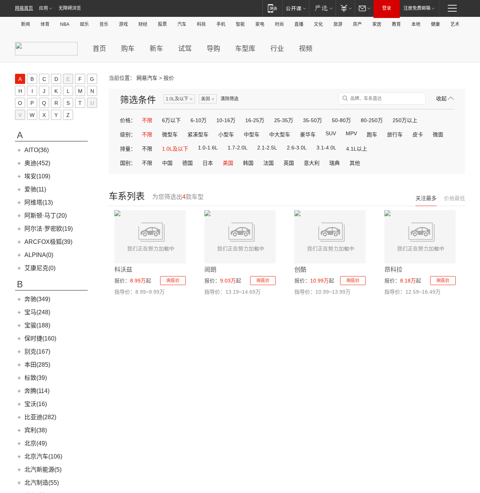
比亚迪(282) (40, 417)
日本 (207, 163)
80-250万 (372, 120)
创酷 (300, 269)
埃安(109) (37, 176)
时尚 (279, 24)
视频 (305, 48)
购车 (128, 48)
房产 (357, 24)
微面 (438, 134)
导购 (213, 48)
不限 (147, 120)
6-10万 (198, 120)
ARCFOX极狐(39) (48, 242)
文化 (318, 24)
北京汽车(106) (43, 456)
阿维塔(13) (38, 202)
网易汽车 (147, 78)
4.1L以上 (356, 149)
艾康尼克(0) (40, 268)
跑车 (372, 134)
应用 (43, 8)
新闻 (25, 24)
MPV (351, 133)
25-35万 (283, 120)
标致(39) (35, 378)
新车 (156, 48)
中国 (167, 163)
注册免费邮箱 (417, 8)
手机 (220, 24)
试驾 (185, 48)
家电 (259, 24)
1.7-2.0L (238, 148)
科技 (201, 24)
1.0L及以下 (179, 99)
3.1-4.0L (326, 148)
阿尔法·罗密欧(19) (48, 229)
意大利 (312, 163)
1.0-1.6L (208, 148)
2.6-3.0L (297, 148)
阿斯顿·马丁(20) (45, 215)
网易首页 (24, 8)
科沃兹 (123, 269)
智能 (240, 24)
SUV (331, 133)
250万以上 (405, 120)
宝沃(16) (35, 404)
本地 (415, 24)
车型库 (245, 48)
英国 (289, 163)
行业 (277, 48)
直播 (298, 24)
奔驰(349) (37, 299)
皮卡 (417, 134)
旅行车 (395, 134)
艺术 (454, 24)
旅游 (337, 24)
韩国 (248, 163)
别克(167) (37, 351)
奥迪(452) (37, 163)
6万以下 (171, 120)
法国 (268, 163)
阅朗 (210, 269)
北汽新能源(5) (43, 469)
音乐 (103, 24)
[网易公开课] (295, 8)
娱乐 (84, 24)
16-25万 (254, 120)
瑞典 (334, 163)
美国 (207, 99)
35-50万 (312, 120)
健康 (435, 24)
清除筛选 (229, 99)
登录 (386, 8)
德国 (187, 163)
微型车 (170, 134)
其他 (355, 163)
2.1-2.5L (267, 148)
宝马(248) (37, 312)
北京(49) (35, 443)
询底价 (173, 280)
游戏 (123, 24)
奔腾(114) (37, 391)
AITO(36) (36, 150)
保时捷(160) (40, 338)
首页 (99, 48)
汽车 (181, 24)
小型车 (226, 134)
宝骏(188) (37, 325)
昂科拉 (393, 269)
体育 (45, 24)
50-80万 (341, 120)
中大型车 (279, 134)
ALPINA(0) (38, 255)
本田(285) (37, 365)
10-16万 (226, 120)
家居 (376, 24)
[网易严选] (322, 8)
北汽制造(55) (41, 483)
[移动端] (272, 8)
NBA (64, 24)
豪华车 (308, 134)
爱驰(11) (35, 189)
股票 (162, 24)
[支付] (345, 8)
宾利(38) (35, 430)
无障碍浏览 (69, 8)
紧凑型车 (198, 134)
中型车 (252, 134)
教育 (396, 24)
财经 (142, 24)
